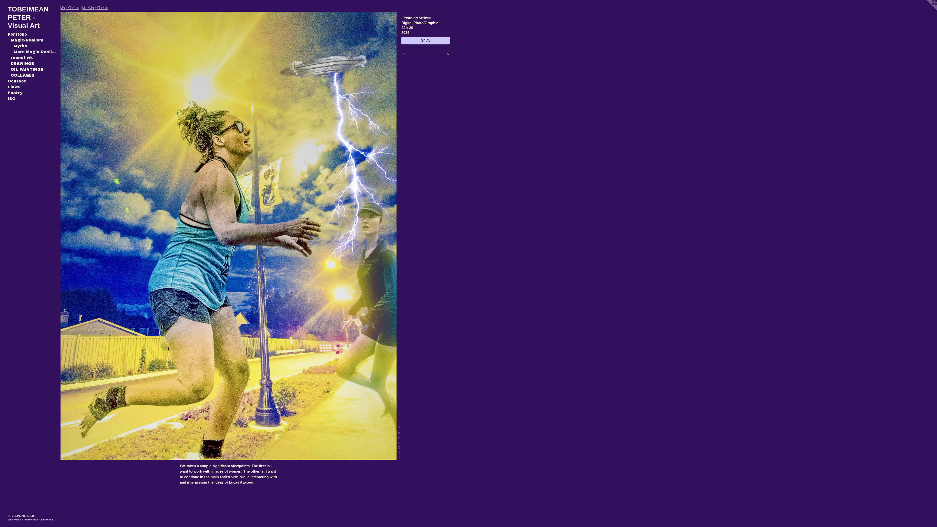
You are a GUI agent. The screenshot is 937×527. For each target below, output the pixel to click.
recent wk (22, 58)
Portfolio (17, 34)
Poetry (15, 93)
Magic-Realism (27, 40)
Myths (20, 46)
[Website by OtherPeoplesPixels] (927, 10)
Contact (17, 81)
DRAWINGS (22, 63)
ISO (12, 99)
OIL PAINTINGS (27, 69)
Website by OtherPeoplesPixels (30, 519)
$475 (426, 40)
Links (14, 87)
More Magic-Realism (35, 52)
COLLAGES (22, 75)
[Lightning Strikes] (229, 236)
